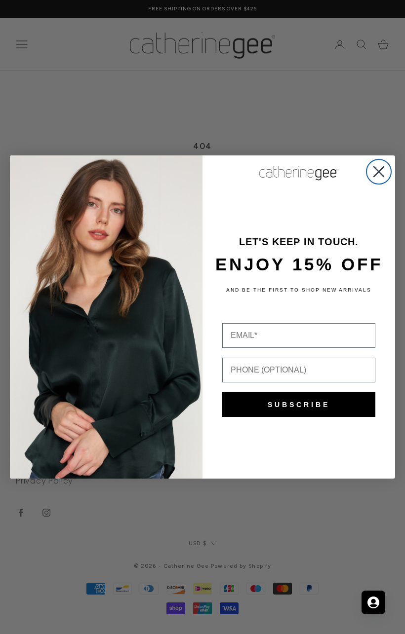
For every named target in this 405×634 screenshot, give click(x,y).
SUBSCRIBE (299, 405)
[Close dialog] (378, 171)
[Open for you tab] (373, 602)
